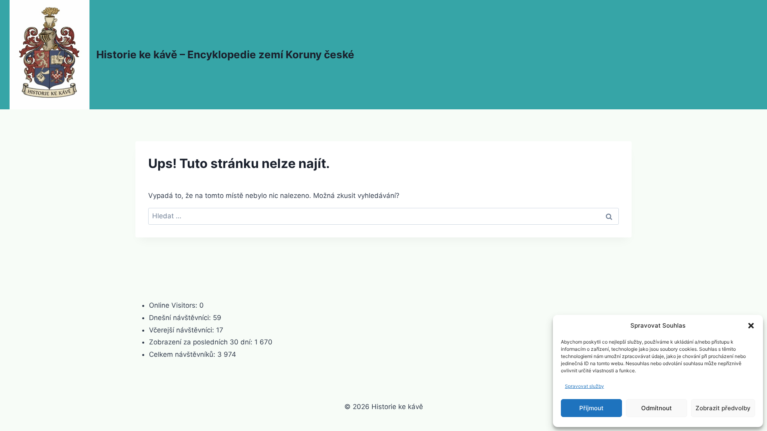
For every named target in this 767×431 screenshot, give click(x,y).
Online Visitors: (174, 305)
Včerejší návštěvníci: (182, 330)
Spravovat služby (584, 386)
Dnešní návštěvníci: (181, 318)
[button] (751, 326)
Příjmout (591, 408)
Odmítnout (656, 408)
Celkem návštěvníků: (183, 354)
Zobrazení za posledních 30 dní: (201, 342)
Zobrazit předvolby (723, 408)
